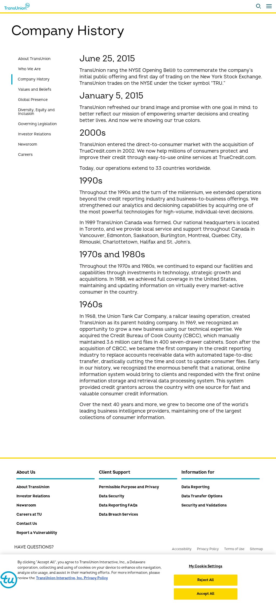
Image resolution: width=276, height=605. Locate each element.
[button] (258, 6)
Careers (25, 154)
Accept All (205, 594)
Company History (34, 79)
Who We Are (29, 69)
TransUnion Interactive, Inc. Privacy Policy (72, 578)
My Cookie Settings (205, 566)
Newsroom (27, 144)
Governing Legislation (37, 124)
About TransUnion (34, 59)
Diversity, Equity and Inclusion (36, 112)
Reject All (205, 580)
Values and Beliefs (34, 89)
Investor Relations (34, 134)
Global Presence (33, 99)
